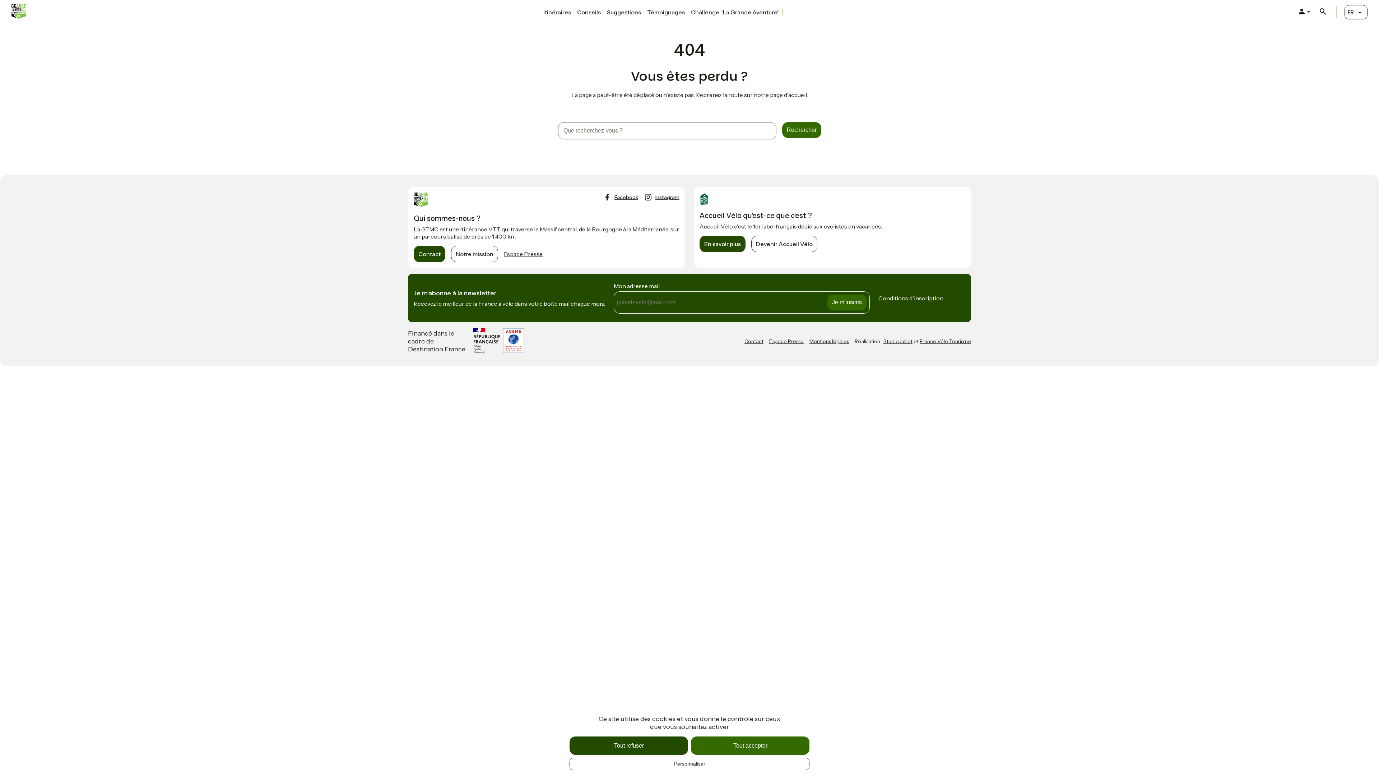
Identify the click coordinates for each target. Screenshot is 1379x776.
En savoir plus (722, 244)
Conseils (589, 12)
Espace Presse (523, 254)
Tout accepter (750, 746)
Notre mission (474, 254)
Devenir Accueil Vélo (784, 244)
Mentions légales (829, 341)
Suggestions (624, 12)
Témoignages (666, 12)
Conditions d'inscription (910, 298)
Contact (429, 254)
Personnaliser (689, 764)
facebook (626, 197)
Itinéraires (557, 12)
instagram (667, 197)
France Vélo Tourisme (945, 341)
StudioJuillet (898, 341)
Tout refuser (629, 746)
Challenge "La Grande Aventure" (735, 12)
